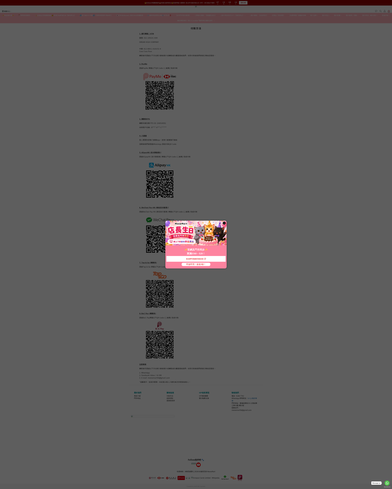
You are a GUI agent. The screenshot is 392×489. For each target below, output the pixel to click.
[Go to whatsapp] (387, 483)
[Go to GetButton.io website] (387, 487)
